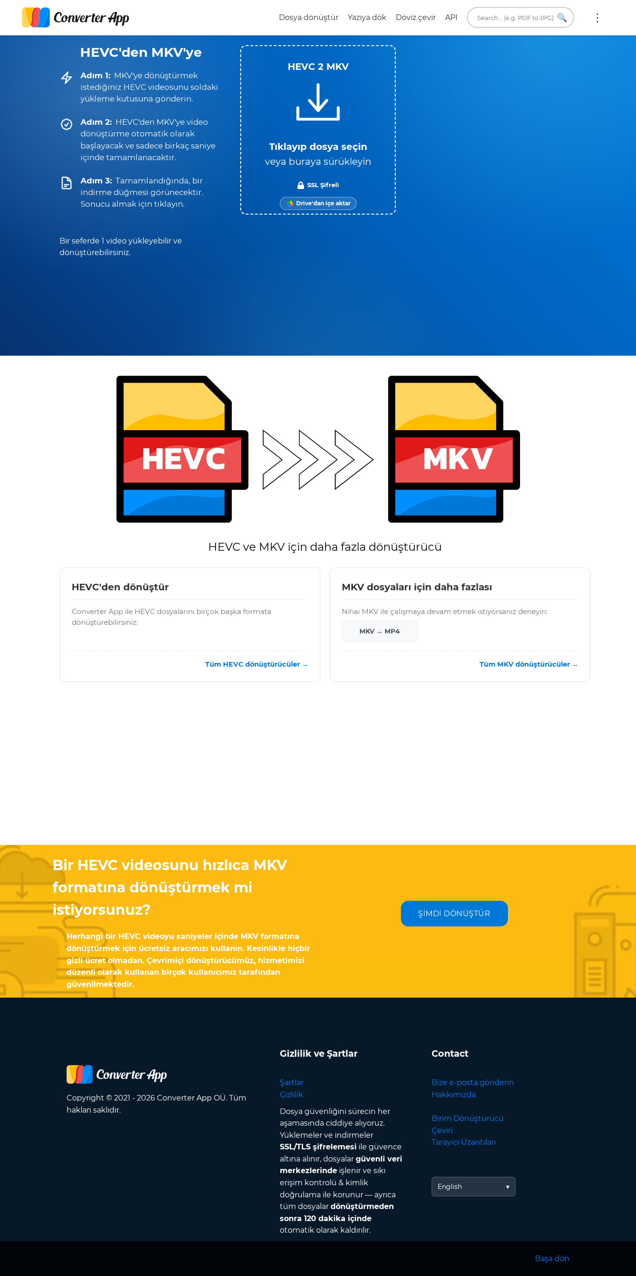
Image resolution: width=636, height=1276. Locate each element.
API (451, 17)
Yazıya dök (367, 17)
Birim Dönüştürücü (468, 1118)
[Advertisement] (318, 770)
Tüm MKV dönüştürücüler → (529, 664)
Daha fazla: (597, 17)
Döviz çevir (416, 17)
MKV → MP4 (379, 631)
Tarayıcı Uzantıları (464, 1142)
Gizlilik (291, 1094)
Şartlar (292, 1082)
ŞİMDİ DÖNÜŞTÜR (454, 913)
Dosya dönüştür (308, 17)
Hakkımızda (454, 1094)
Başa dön (552, 1258)
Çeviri (442, 1130)
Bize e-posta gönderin (473, 1082)
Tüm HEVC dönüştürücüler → (256, 664)
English (450, 1186)
